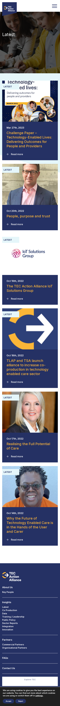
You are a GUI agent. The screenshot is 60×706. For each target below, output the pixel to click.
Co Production (9, 610)
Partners (7, 639)
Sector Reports (10, 623)
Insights (6, 602)
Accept (8, 701)
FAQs (5, 657)
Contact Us (8, 668)
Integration (8, 626)
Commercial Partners (13, 644)
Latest (5, 607)
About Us (7, 587)
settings (39, 695)
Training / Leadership (13, 616)
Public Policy (8, 620)
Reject (20, 701)
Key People (8, 592)
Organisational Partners (14, 647)
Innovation (7, 629)
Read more (17, 154)
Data (4, 613)
